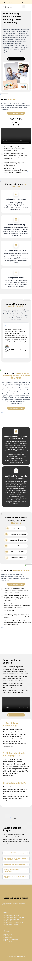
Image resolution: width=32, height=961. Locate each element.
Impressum (10, 956)
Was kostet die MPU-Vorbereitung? (14, 853)
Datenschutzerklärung (19, 956)
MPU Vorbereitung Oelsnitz (10, 924)
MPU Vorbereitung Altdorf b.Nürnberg (13, 917)
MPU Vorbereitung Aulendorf (10, 919)
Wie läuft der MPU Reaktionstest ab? (14, 864)
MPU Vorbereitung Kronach (10, 921)
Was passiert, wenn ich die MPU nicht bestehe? (15, 877)
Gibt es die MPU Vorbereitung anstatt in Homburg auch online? (15, 858)
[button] (23, 6)
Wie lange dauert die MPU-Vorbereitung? (12, 870)
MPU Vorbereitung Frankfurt (10, 915)
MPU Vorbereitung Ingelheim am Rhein (13, 922)
